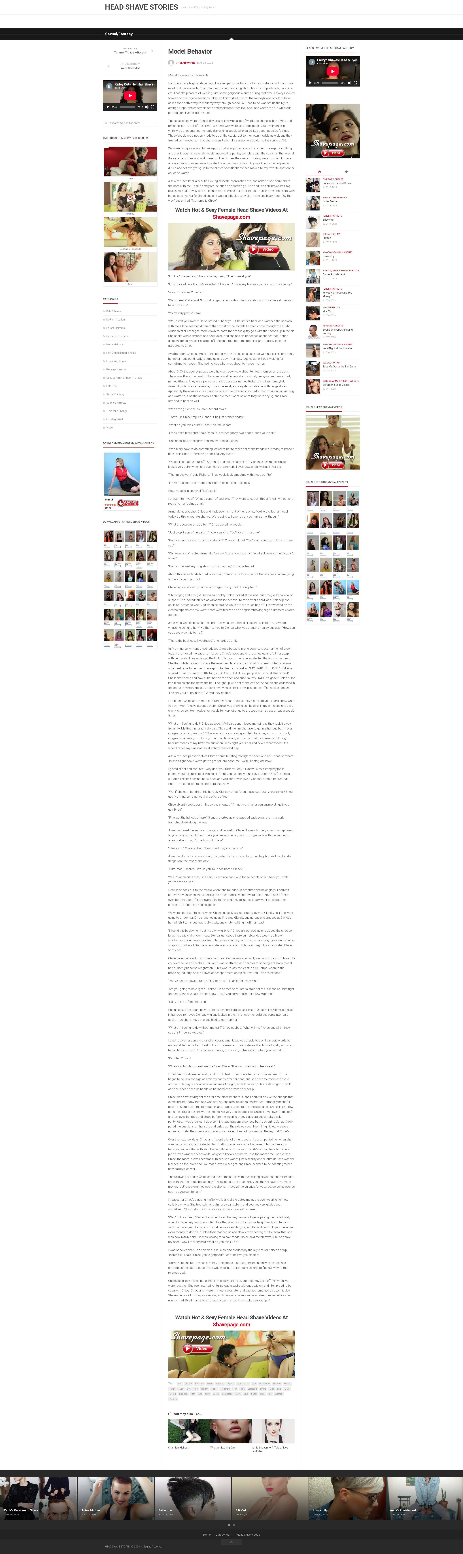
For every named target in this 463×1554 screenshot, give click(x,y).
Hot (235, 1389)
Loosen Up (329, 256)
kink (243, 1389)
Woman (279, 1394)
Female (287, 1383)
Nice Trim (328, 311)
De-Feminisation (115, 319)
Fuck (181, 1389)
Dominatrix (264, 1383)
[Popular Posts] (346, 172)
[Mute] (147, 107)
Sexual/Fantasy (119, 34)
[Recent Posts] (319, 172)
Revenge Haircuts (116, 369)
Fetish (172, 1389)
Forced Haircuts (115, 327)
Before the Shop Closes (336, 384)
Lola (279, 1389)
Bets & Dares (113, 311)
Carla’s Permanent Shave (337, 183)
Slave (238, 1394)
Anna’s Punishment (334, 274)
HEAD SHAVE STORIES (141, 7)
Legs (271, 1389)
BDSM (189, 1383)
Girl (188, 1389)
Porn (193, 1394)
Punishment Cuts (116, 361)
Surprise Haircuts (116, 402)
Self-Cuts (111, 386)
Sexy (207, 1394)
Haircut (204, 1389)
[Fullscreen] (152, 107)
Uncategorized (114, 419)
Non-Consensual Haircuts (121, 352)
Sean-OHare (187, 62)
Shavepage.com (231, 217)
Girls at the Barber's (117, 336)
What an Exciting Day (222, 1447)
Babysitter (328, 219)
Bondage (199, 1383)
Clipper (230, 1383)
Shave (216, 1394)
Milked (172, 1394)
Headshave (225, 1389)
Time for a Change (116, 411)
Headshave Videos (248, 1534)
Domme (277, 1383)
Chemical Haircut (178, 1447)
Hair (196, 1389)
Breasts (219, 1383)
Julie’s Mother (330, 201)
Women (173, 1399)
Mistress (183, 1394)
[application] (130, 95)
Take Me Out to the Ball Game (339, 366)
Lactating (252, 1389)
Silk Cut (327, 237)
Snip (262, 1394)
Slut (246, 1394)
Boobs (210, 1383)
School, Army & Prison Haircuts (124, 377)
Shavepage (227, 1394)
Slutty (254, 1394)
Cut (254, 1383)
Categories (222, 1534)
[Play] (108, 107)
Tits (270, 1394)
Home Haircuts (115, 344)
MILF (286, 1389)
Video (109, 427)
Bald (180, 1383)
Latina (263, 1389)
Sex (200, 1394)
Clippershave (243, 1383)
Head (214, 1389)
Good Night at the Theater (337, 348)
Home (207, 1534)
